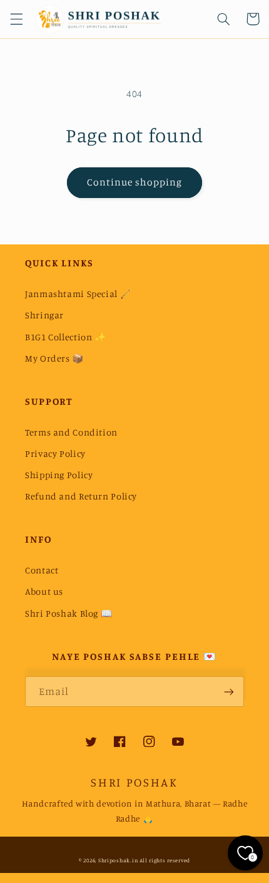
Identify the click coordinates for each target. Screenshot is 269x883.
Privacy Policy (55, 453)
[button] (16, 18)
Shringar (44, 315)
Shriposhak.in (118, 860)
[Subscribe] (229, 691)
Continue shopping (135, 182)
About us (44, 591)
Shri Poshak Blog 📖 (68, 613)
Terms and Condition (71, 432)
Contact (41, 570)
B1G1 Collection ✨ (65, 337)
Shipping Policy (59, 474)
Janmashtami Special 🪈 (78, 293)
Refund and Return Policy (81, 496)
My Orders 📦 (54, 358)
